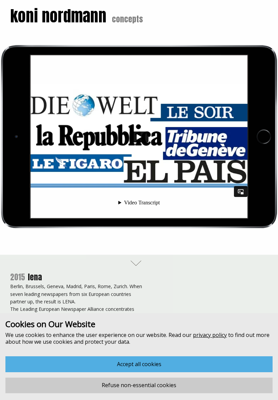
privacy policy (210, 335)
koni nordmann (58, 15)
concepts (127, 19)
